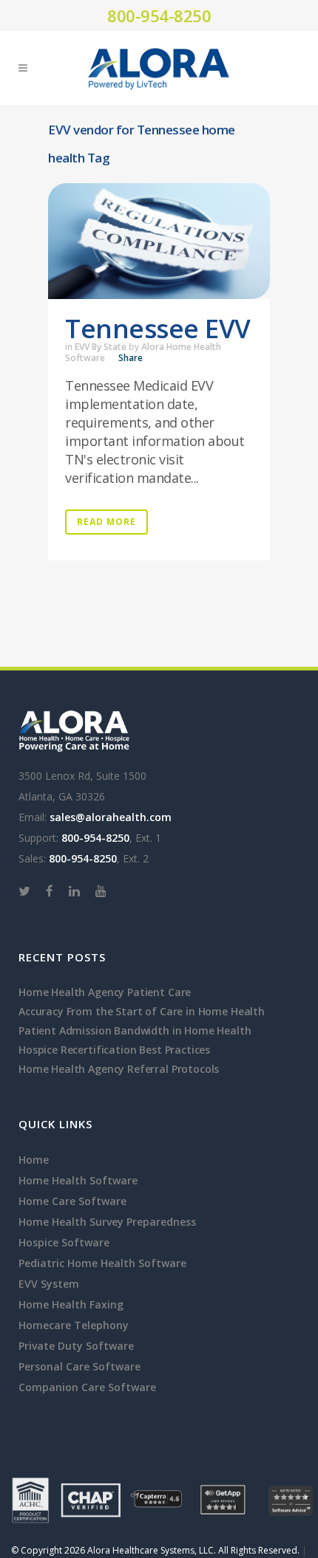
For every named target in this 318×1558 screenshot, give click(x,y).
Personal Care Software (79, 1366)
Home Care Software (72, 1201)
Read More (106, 521)
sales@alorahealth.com (111, 817)
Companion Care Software (87, 1387)
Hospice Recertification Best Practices (114, 1050)
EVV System (48, 1284)
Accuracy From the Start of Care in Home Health (141, 1011)
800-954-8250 (159, 15)
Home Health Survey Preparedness (107, 1222)
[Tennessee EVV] (159, 241)
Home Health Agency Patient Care (104, 992)
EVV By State (100, 346)
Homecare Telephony (73, 1325)
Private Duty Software (76, 1346)
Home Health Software (78, 1180)
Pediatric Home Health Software (102, 1263)
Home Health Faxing (71, 1304)
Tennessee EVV (158, 328)
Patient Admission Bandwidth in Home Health (134, 1030)
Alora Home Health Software (143, 352)
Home (33, 1160)
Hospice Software (63, 1242)
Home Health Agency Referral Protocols (118, 1069)
